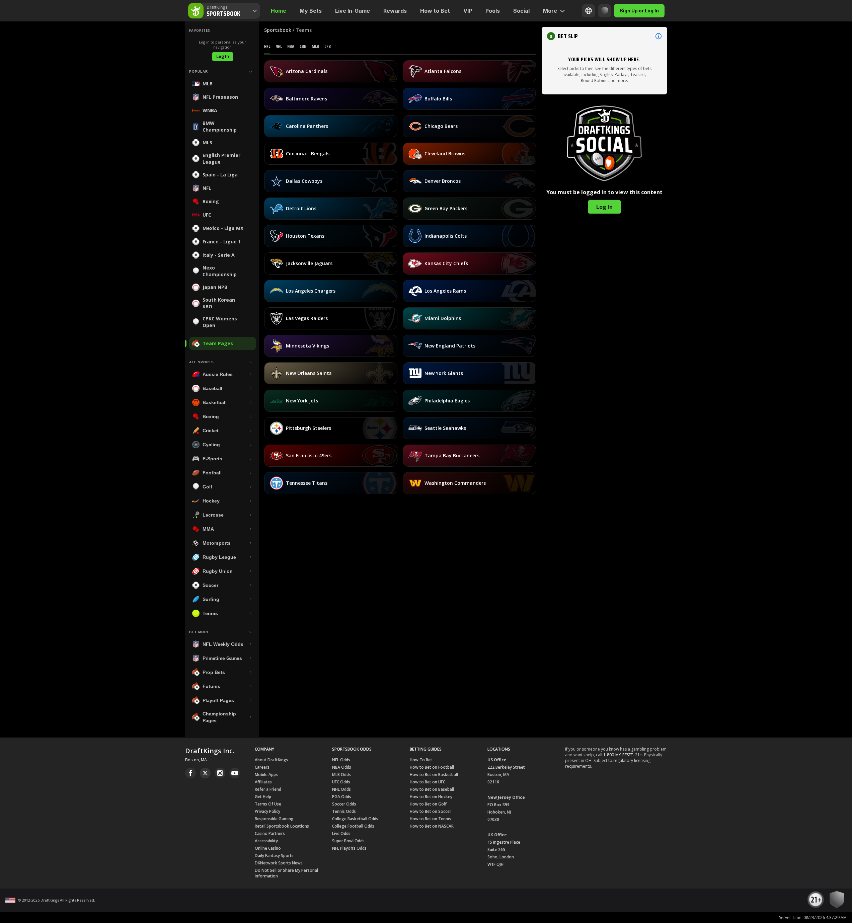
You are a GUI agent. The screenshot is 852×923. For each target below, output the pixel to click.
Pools (492, 10)
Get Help (263, 796)
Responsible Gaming (274, 819)
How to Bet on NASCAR (432, 826)
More (550, 10)
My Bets (311, 10)
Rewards (395, 10)
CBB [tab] (303, 46)
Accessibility (266, 841)
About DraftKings (271, 760)
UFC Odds (341, 782)
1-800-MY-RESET (618, 755)
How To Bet (421, 760)
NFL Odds (341, 760)
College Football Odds (353, 826)
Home (278, 10)
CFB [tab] (327, 46)
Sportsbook (277, 30)
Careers (262, 767)
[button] (604, 36)
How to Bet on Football (432, 767)
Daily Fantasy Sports (274, 855)
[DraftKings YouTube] (234, 773)
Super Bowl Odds (348, 841)
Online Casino (268, 848)
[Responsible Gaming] (604, 10)
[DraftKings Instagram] (220, 773)
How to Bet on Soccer (430, 811)
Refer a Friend (268, 789)
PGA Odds (341, 796)
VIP (467, 10)
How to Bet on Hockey (431, 796)
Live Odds (341, 833)
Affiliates (263, 782)
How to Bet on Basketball (434, 774)
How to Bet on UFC (427, 782)
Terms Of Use (268, 804)
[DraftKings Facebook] (190, 773)
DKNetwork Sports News (279, 863)
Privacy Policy (267, 811)
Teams (304, 30)
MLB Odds (341, 774)
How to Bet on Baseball (432, 789)
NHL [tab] (279, 46)
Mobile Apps (266, 774)
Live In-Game (352, 10)
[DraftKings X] (205, 773)
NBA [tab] (290, 46)
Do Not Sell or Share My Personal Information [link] (286, 873)
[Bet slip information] (658, 36)
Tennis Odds (344, 811)
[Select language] (588, 10)
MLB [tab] (315, 46)
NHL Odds (341, 789)
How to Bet (435, 10)
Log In (222, 56)
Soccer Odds (344, 804)
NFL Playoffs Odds (349, 848)
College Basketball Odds (355, 819)
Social (521, 10)
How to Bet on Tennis (430, 819)
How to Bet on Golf (428, 804)
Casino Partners (270, 833)
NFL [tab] (267, 46)
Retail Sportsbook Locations (282, 826)
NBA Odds (341, 767)
